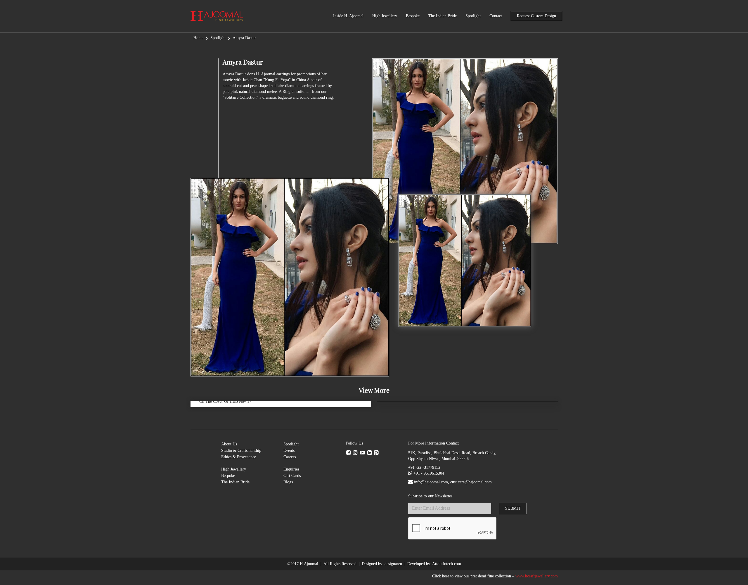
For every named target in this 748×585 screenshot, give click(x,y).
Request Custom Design (536, 16)
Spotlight (473, 16)
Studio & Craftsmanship (241, 450)
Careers (289, 457)
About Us (229, 444)
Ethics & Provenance (238, 457)
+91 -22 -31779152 (424, 467)
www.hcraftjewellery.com (536, 576)
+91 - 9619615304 (428, 473)
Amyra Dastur (244, 38)
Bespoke (413, 16)
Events (289, 450)
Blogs (288, 482)
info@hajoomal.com (431, 482)
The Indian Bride (442, 16)
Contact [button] (495, 16)
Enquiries (291, 469)
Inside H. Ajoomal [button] (348, 16)
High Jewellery (384, 16)
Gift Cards (292, 475)
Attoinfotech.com (446, 564)
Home (198, 38)
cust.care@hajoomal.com (471, 482)
